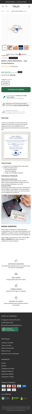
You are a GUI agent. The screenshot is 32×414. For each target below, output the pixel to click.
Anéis (7, 11)
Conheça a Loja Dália (7, 342)
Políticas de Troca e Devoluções (10, 353)
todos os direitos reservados (21, 105)
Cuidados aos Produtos (7, 368)
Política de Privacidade (7, 348)
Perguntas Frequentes (7, 371)
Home (2, 11)
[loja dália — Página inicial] (16, 6)
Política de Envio (5, 351)
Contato (3, 363)
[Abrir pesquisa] (6, 6)
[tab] (4, 47)
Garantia (3, 366)
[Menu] (3, 6)
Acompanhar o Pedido (7, 377)
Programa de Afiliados (7, 374)
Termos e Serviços (6, 345)
